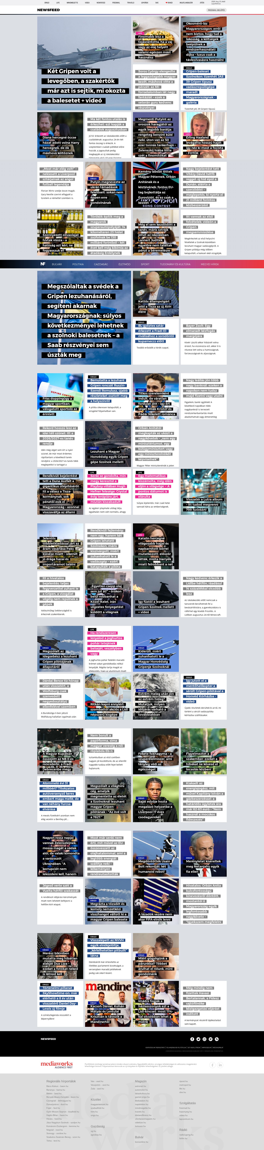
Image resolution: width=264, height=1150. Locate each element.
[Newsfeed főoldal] (48, 1039)
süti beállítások (194, 1047)
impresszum (206, 1047)
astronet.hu (140, 1086)
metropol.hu (185, 1085)
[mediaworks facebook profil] (212, 1065)
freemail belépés (216, 10)
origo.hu (95, 1115)
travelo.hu (140, 1111)
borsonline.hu (141, 1142)
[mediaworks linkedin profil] (220, 1065)
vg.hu (93, 1131)
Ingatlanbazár (186, 3)
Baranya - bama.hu (55, 1090)
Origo (46, 3)
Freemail (116, 3)
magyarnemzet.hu (99, 1104)
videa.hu (183, 1115)
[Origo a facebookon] (192, 1039)
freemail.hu (184, 1108)
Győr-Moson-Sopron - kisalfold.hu (62, 1111)
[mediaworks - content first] (57, 1065)
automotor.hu (141, 1090)
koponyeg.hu (185, 1111)
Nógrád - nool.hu (54, 1130)
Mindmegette (72, 3)
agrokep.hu (96, 1135)
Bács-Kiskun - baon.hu (57, 1086)
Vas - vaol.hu (97, 1081)
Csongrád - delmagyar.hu (58, 1100)
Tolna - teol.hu (53, 1140)
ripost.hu (183, 1081)
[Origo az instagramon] (204, 1039)
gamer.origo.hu (142, 1097)
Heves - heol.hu (54, 1119)
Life (58, 3)
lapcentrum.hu (186, 1119)
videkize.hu (140, 1122)
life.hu (182, 1088)
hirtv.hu (94, 1111)
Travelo (130, 3)
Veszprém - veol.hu (100, 1085)
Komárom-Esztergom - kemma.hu (62, 1126)
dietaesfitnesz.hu (143, 1115)
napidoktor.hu (141, 1104)
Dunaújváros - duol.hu (57, 1104)
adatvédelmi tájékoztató (155, 1047)
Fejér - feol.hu (53, 1108)
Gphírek (144, 3)
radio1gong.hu (186, 1135)
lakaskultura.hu (142, 1093)
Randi (170, 3)
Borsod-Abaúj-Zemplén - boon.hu (62, 1097)
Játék (202, 3)
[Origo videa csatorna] (211, 1039)
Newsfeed (101, 3)
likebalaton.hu (141, 1100)
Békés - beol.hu (54, 1093)
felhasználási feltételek (176, 1047)
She (156, 3)
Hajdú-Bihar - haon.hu (57, 1115)
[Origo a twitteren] (198, 1039)
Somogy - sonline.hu (56, 1133)
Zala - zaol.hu (97, 1088)
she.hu (182, 1092)
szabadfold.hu (97, 1108)
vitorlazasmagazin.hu (145, 1119)
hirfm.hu (183, 1138)
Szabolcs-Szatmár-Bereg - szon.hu (63, 1137)
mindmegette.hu (143, 1108)
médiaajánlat (218, 1047)
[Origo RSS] (217, 1039)
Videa (87, 3)
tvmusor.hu (140, 1126)
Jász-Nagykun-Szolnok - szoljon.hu (63, 1122)
